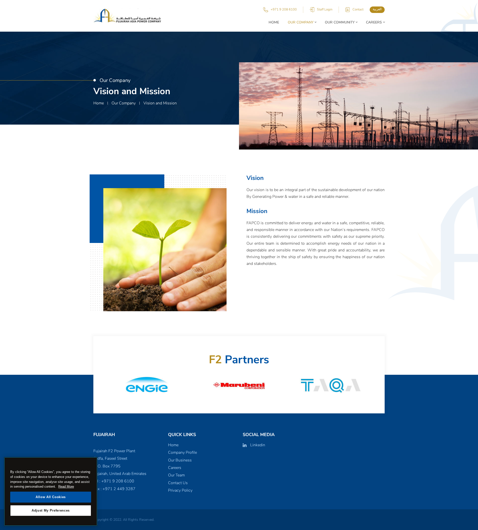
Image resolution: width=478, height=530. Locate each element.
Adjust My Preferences (51, 510)
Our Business (180, 460)
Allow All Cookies (51, 497)
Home (274, 22)
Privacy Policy (180, 490)
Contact (358, 9)
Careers (374, 22)
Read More (66, 486)
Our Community (340, 22)
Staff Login (324, 9)
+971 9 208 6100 (284, 9)
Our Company (300, 22)
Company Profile (182, 452)
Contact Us (178, 483)
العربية (377, 9)
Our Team (176, 475)
